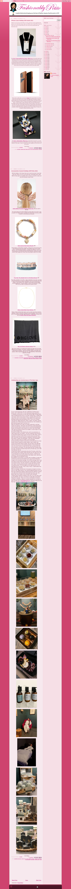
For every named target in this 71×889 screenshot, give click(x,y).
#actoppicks (17, 357)
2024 (46, 29)
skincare (36, 858)
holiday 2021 (26, 358)
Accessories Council (27, 357)
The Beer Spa (37, 859)
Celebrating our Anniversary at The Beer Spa (24, 380)
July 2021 (48, 47)
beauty (23, 858)
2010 (46, 66)
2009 (46, 67)
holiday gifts (23, 149)
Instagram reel (24, 481)
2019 (46, 52)
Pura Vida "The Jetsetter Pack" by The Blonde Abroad (25, 277)
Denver (33, 858)
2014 (46, 60)
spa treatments (27, 859)
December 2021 (49, 35)
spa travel (40, 858)
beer (25, 858)
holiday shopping (36, 358)
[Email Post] (34, 356)
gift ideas (36, 357)
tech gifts (40, 149)
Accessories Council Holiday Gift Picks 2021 (24, 171)
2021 (46, 34)
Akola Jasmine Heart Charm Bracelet (25, 245)
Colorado (29, 858)
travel (41, 859)
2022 (46, 32)
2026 (46, 26)
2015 (46, 58)
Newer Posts (14, 880)
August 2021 (48, 46)
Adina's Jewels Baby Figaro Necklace (26, 309)
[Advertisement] (20, 159)
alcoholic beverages (17, 858)
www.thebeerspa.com (25, 480)
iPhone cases (27, 149)
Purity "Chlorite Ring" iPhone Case (21, 140)
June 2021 (48, 49)
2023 (46, 31)
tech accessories (35, 149)
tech (31, 149)
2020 (46, 51)
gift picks (40, 357)
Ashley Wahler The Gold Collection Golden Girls (23, 208)
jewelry (40, 358)
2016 (46, 57)
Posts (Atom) (20, 882)
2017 (46, 55)
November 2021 (49, 43)
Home (26, 880)
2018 (46, 54)
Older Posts (38, 880)
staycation (32, 859)
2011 (46, 64)
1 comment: (31, 857)
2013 (46, 61)
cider (27, 858)
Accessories (21, 357)
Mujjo (28, 98)
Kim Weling (54, 73)
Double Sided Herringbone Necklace (28, 315)
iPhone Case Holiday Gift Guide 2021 (22, 20)
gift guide (18, 149)
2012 (46, 63)
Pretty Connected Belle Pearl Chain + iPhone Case (23, 58)
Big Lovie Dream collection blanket (25, 346)
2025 (46, 28)
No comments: (30, 356)
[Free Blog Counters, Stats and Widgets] (37, 887)
